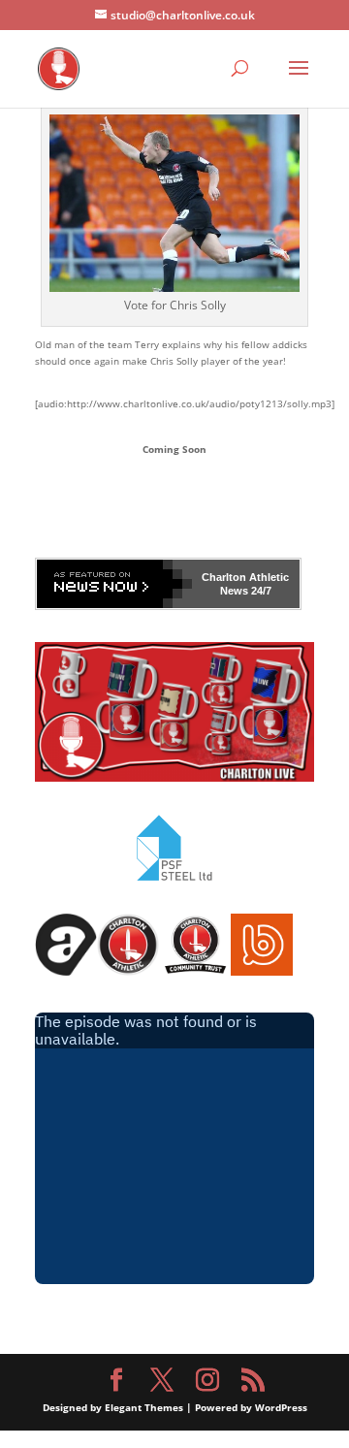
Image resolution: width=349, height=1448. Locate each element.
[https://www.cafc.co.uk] (128, 972)
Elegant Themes (144, 1407)
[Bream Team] (262, 972)
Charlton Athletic (245, 577)
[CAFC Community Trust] (195, 972)
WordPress (281, 1407)
